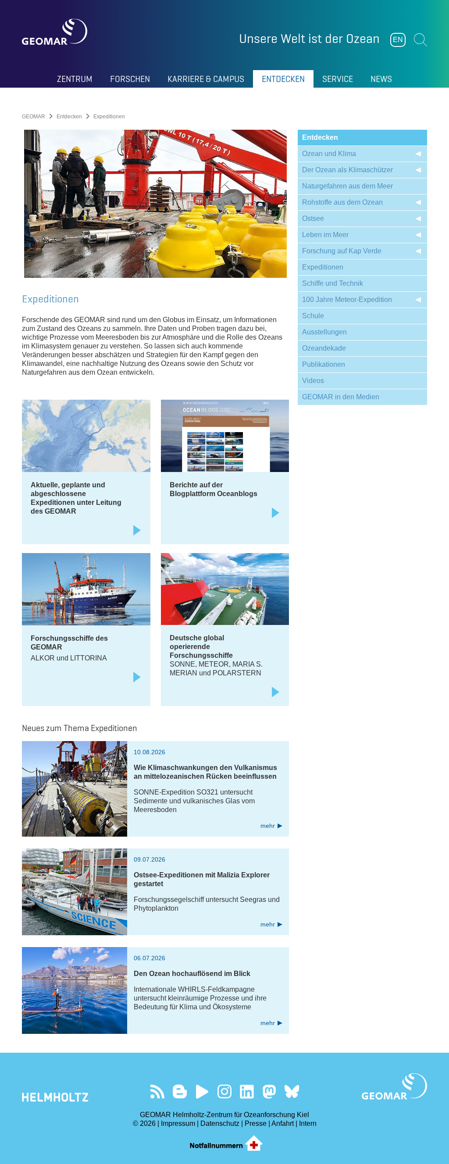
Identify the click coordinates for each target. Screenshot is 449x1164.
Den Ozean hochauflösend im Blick (192, 973)
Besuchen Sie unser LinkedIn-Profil (247, 1091)
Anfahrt (282, 1123)
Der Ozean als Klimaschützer (347, 170)
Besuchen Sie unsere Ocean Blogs (180, 1091)
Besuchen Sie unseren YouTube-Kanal (202, 1091)
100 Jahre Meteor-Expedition (347, 299)
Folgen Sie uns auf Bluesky (291, 1091)
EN (398, 39)
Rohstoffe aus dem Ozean (342, 202)
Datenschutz (219, 1123)
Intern (308, 1123)
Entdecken (69, 117)
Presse (256, 1123)
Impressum (178, 1123)
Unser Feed (157, 1091)
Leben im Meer (325, 234)
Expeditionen (322, 267)
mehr (267, 825)
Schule (313, 315)
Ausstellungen (324, 332)
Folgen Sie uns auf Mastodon (269, 1091)
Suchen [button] (420, 39)
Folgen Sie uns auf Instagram (224, 1091)
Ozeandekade (324, 348)
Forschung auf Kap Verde (341, 251)
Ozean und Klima (329, 153)
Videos (313, 380)
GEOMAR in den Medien (340, 397)
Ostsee (313, 218)
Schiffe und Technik (332, 283)
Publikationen (323, 364)
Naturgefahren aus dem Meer (347, 186)
